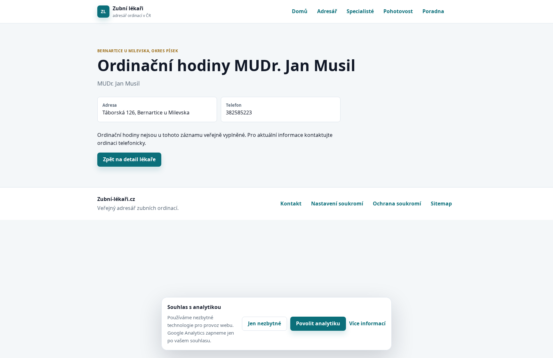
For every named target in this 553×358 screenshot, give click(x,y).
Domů (300, 11)
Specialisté (360, 11)
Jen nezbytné (264, 323)
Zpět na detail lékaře (129, 159)
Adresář (327, 11)
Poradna (433, 11)
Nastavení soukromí (337, 203)
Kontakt (290, 203)
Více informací (367, 323)
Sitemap (441, 203)
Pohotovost (398, 11)
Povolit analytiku (318, 323)
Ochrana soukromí (397, 203)
